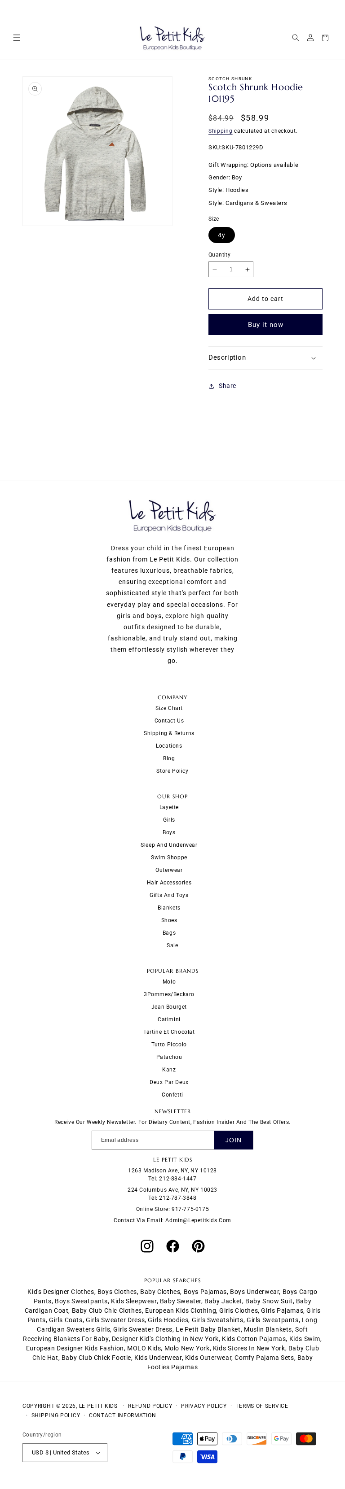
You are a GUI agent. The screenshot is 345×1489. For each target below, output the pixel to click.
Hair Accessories (169, 882)
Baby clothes (160, 1291)
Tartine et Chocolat (169, 1032)
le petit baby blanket (208, 1329)
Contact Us (169, 721)
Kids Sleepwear (133, 1301)
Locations (169, 746)
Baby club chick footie (96, 1357)
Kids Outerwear (208, 1357)
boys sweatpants (81, 1301)
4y (222, 235)
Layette (169, 807)
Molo (169, 982)
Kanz (169, 1070)
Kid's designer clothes (60, 1291)
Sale (172, 945)
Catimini (169, 1019)
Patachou (169, 1057)
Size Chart (169, 708)
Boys (169, 832)
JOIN (234, 1140)
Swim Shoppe (169, 857)
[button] (16, 37)
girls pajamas (282, 1310)
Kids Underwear (157, 1357)
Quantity (219, 255)
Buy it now (265, 325)
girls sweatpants (273, 1320)
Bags (169, 933)
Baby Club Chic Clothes (107, 1310)
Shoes (169, 920)
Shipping (220, 131)
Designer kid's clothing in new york (165, 1338)
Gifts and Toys (169, 895)
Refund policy (150, 1406)
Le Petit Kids (98, 1406)
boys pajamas (205, 1291)
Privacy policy (204, 1406)
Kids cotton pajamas (254, 1338)
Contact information (122, 1415)
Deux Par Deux (169, 1082)
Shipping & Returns (169, 733)
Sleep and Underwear (169, 845)
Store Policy (172, 771)
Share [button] (227, 385)
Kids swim (304, 1338)
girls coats (66, 1320)
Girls (169, 820)
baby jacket (223, 1301)
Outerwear (168, 870)
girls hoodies (168, 1320)
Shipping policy (55, 1415)
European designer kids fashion (75, 1348)
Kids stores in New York (249, 1348)
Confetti (172, 1095)
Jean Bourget (169, 1007)
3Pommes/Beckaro (169, 994)
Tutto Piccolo (169, 1044)
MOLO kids (144, 1348)
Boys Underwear (254, 1291)
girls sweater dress (115, 1320)
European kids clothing (180, 1310)
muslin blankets (268, 1329)
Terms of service (261, 1406)
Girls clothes (238, 1310)
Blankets (169, 908)
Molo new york (187, 1348)
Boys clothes (117, 1291)
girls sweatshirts (217, 1320)
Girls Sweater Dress (142, 1329)
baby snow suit (268, 1301)
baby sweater (180, 1301)
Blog (169, 758)
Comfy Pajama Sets (264, 1357)
